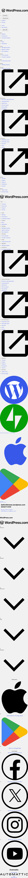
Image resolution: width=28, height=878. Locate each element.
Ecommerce (4, 216)
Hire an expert (5, 287)
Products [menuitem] (5, 15)
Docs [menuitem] (3, 145)
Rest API (4, 325)
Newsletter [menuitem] (4, 43)
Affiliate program (6, 245)
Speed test (4, 285)
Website (4, 214)
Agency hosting (5, 230)
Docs (3, 327)
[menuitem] (15, 13)
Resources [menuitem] (5, 18)
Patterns (4, 364)
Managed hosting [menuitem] (6, 47)
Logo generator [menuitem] (5, 101)
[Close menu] (5, 201)
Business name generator (8, 281)
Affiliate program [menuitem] (6, 64)
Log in (1, 502)
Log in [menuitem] (3, 25)
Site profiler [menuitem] (4, 107)
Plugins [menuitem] (3, 180)
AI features (4, 366)
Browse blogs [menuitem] (5, 191)
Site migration (5, 232)
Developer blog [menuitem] (5, 141)
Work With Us (14, 877)
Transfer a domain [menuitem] (6, 57)
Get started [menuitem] (4, 27)
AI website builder (6, 218)
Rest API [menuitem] (4, 143)
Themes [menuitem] (4, 178)
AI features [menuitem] (4, 184)
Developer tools (5, 321)
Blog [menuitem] (3, 41)
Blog (3, 222)
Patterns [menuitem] (4, 182)
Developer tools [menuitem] (5, 139)
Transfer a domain (6, 237)
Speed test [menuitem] (4, 103)
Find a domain (5, 235)
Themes (4, 360)
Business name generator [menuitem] (8, 99)
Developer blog (5, 323)
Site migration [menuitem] (5, 51)
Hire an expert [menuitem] (5, 105)
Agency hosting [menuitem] (5, 49)
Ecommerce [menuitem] (4, 36)
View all (3, 367)
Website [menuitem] (4, 34)
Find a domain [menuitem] (5, 55)
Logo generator (5, 283)
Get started (4, 502)
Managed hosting (6, 228)
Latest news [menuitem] (4, 189)
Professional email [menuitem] (6, 61)
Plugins (3, 362)
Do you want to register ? (8, 510)
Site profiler (4, 288)
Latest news (4, 371)
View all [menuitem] (3, 186)
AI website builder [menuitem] (6, 38)
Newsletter (4, 224)
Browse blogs (5, 373)
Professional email (6, 241)
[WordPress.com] (14, 199)
